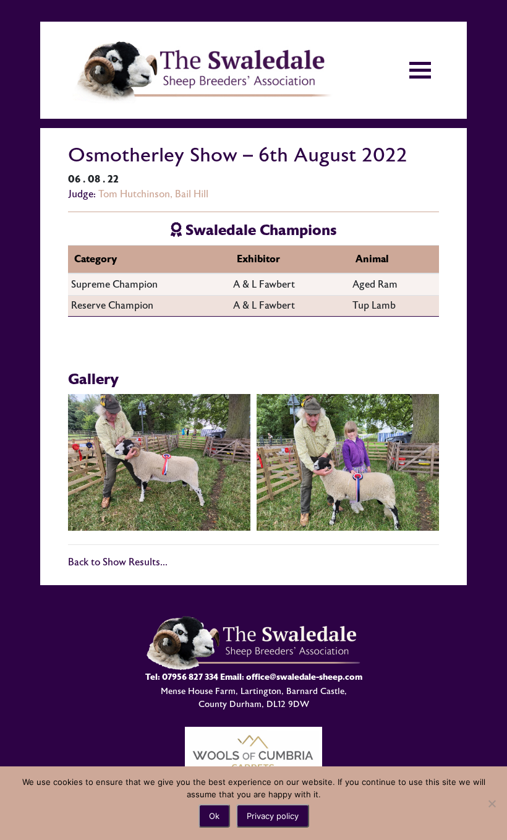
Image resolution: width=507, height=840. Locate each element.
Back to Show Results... (118, 562)
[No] (491, 803)
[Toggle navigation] (420, 70)
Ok (214, 816)
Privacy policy (273, 816)
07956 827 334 (190, 677)
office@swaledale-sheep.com (304, 677)
